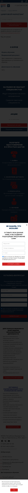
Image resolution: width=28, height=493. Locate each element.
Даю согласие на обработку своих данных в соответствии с (13, 258)
